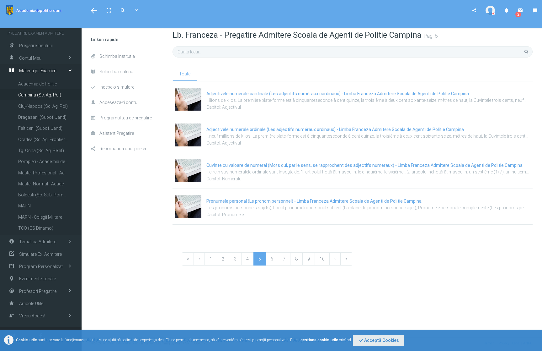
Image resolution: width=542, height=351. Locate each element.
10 (322, 258)
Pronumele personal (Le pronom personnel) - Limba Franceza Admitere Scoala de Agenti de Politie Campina (314, 201)
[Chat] (535, 10)
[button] (94, 10)
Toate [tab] (184, 73)
